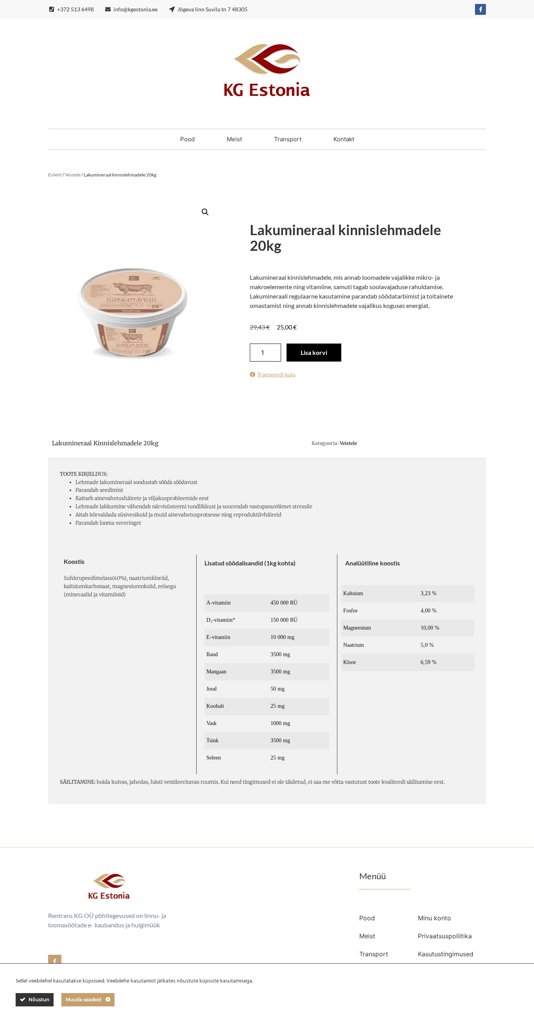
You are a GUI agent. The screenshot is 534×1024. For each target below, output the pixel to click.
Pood (187, 139)
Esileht (55, 175)
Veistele (73, 175)
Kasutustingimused (445, 954)
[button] (205, 212)
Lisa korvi (314, 352)
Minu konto (434, 918)
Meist (234, 139)
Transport (287, 139)
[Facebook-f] (480, 9)
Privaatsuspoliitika (445, 936)
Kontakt (343, 139)
